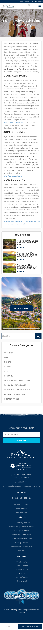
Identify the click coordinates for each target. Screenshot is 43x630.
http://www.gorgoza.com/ (14, 122)
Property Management (15, 394)
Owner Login (21, 512)
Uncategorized (11, 399)
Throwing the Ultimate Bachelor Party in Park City (27, 267)
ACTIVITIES (8, 353)
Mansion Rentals (22, 570)
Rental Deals (22, 581)
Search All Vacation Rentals (21, 539)
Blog (6, 357)
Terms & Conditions (21, 504)
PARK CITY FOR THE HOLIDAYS (17, 381)
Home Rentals (22, 566)
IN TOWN (8, 367)
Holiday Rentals (21, 543)
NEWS (6, 371)
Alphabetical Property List (21, 547)
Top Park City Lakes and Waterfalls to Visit (27, 243)
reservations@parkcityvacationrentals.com (23, 486)
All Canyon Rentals (21, 531)
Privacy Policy (21, 508)
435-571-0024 (37, 1)
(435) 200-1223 (22, 482)
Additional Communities (21, 535)
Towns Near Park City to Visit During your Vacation (27, 255)
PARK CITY (8, 376)
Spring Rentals (22, 577)
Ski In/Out (22, 573)
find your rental (30, 626)
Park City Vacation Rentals (17, 390)
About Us (21, 551)
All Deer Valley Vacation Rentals (21, 527)
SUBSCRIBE (21, 441)
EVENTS (7, 362)
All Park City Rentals (22, 523)
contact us (9, 626)
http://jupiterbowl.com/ (13, 176)
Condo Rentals (22, 562)
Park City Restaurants (15, 385)
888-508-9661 (25, 1)
